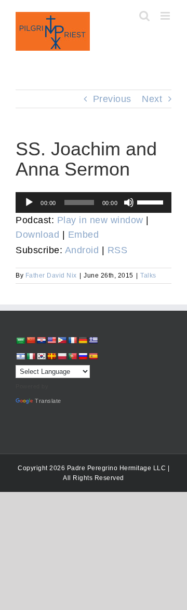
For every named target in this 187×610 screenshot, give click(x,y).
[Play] (29, 202)
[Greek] (93, 340)
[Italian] (30, 356)
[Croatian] (41, 340)
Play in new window (100, 220)
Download (37, 234)
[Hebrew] (20, 356)
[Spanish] (93, 356)
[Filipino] (61, 340)
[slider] (151, 201)
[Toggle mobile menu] (166, 15)
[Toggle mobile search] (144, 15)
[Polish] (61, 356)
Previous (112, 99)
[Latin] (51, 356)
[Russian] (82, 356)
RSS (118, 250)
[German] (82, 340)
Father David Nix (51, 275)
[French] (72, 340)
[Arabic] (20, 340)
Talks (148, 275)
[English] (51, 340)
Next (152, 99)
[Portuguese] (72, 356)
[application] (93, 202)
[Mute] (129, 202)
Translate (48, 401)
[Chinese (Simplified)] (30, 340)
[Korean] (41, 356)
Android (82, 250)
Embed (83, 234)
